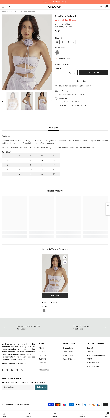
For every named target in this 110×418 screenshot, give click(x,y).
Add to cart (94, 72)
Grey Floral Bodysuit (50, 302)
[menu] (3, 6)
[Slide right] (105, 327)
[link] (14, 232)
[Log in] (101, 7)
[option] (27, 52)
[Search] (9, 6)
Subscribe (41, 387)
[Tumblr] (17, 369)
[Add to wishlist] (75, 72)
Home (4, 12)
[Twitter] (22, 369)
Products (12, 12)
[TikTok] (12, 369)
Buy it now (81, 81)
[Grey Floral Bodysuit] (55, 273)
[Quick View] (65, 262)
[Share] (70, 72)
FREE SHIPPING (60, 2)
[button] (2, 100)
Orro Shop (66, 24)
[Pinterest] (7, 369)
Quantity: (59, 68)
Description (53, 127)
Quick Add (55, 296)
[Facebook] (2, 369)
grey (44, 310)
